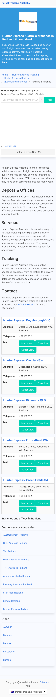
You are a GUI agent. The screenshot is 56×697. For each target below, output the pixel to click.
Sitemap (44, 682)
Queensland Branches (15, 81)
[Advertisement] (28, 123)
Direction (43, 343)
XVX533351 (10, 146)
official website (26, 304)
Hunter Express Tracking (25, 74)
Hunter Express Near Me (28, 152)
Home (4, 74)
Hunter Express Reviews (17, 78)
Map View (26, 343)
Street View (27, 349)
